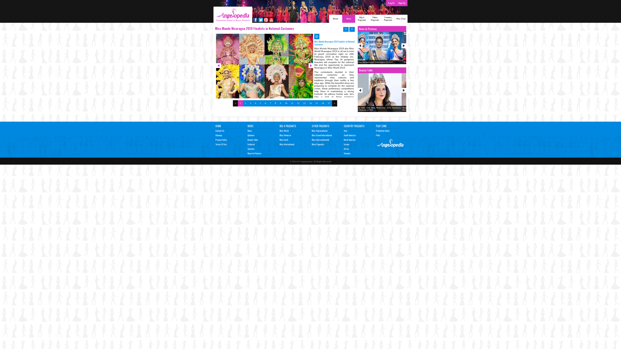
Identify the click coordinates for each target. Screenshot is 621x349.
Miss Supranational (319, 130)
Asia (345, 130)
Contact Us (219, 130)
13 (304, 103)
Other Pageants (375, 18)
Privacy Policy (221, 139)
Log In (391, 3)
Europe (346, 144)
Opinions (251, 135)
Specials (251, 148)
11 (292, 103)
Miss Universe (285, 135)
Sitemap (218, 135)
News (348, 18)
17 (329, 103)
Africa (346, 148)
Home (335, 18)
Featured (251, 144)
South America (350, 135)
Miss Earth (284, 139)
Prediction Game (382, 130)
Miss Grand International (322, 135)
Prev (360, 46)
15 (317, 103)
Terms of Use (221, 144)
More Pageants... (319, 144)
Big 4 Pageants (362, 18)
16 (323, 103)
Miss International (287, 144)
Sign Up (401, 3)
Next (403, 46)
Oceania (347, 153)
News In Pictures (254, 153)
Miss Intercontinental (320, 139)
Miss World (284, 130)
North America (349, 139)
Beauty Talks (253, 139)
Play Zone (401, 18)
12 (298, 103)
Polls (378, 135)
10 (286, 103)
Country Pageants (388, 18)
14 (310, 103)
